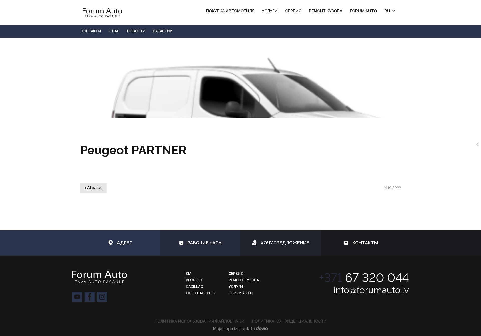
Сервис (293, 11)
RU (387, 11)
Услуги (270, 11)
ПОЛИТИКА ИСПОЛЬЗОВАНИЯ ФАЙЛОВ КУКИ (199, 321)
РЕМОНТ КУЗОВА (325, 11)
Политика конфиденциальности (289, 321)
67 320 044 (364, 278)
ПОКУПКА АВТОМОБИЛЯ (230, 11)
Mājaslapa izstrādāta (234, 328)
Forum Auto (363, 11)
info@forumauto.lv (371, 290)
